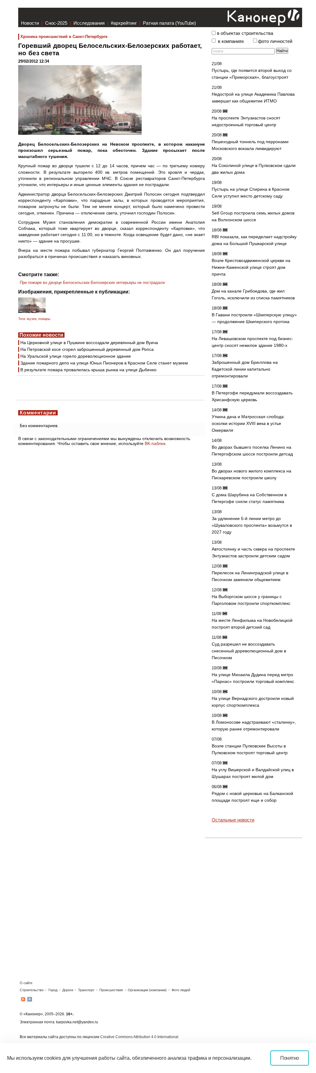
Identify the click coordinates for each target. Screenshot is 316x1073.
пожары (44, 319)
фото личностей (275, 41)
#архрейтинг (124, 23)
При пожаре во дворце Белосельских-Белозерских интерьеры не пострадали (92, 282)
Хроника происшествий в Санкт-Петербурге (63, 36)
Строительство (32, 990)
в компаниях (231, 41)
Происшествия (111, 990)
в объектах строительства (245, 33)
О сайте (26, 983)
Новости (30, 23)
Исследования (89, 23)
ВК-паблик (155, 443)
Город (52, 990)
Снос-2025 (56, 23)
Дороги (67, 990)
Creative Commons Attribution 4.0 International (139, 1037)
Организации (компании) (147, 990)
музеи (31, 319)
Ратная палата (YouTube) (169, 23)
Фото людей (181, 990)
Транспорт (86, 990)
